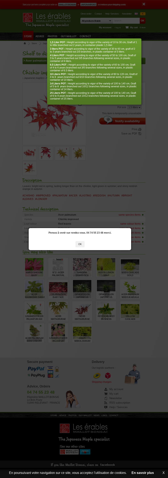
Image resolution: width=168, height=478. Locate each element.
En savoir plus (143, 473)
